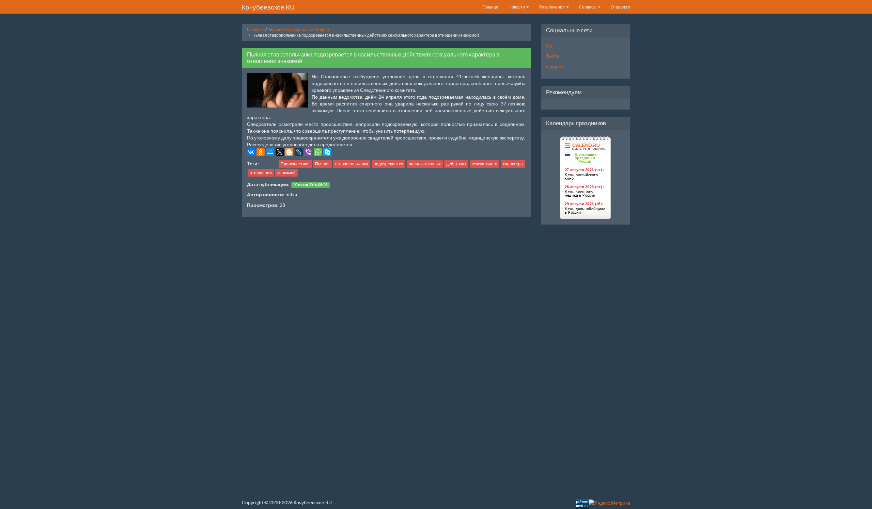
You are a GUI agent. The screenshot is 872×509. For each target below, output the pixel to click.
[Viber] (308, 152)
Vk (549, 46)
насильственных (425, 163)
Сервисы (588, 7)
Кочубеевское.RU (268, 7)
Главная (490, 7)
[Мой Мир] (270, 152)
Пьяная (322, 163)
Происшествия (295, 163)
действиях (456, 163)
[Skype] (327, 152)
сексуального (484, 163)
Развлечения (552, 7)
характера (513, 163)
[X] (280, 152)
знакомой (286, 172)
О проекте (620, 7)
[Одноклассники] (260, 152)
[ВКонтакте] (251, 152)
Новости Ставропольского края (299, 29)
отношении (261, 172)
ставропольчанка (351, 163)
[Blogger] (289, 152)
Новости (517, 7)
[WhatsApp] (318, 152)
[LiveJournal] (299, 152)
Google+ (555, 66)
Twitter (553, 56)
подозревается (388, 163)
